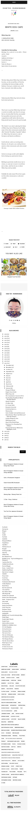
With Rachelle (6, 645)
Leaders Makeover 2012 (12, 418)
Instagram (5, 529)
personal (15, 735)
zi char (3, 782)
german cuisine (12, 694)
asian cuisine (15, 669)
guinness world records (7, 699)
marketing (10, 721)
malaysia (3, 721)
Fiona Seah (5, 576)
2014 (5, 359)
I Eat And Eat (5, 589)
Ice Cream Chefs (10, 405)
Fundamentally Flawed (8, 582)
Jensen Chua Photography (9, 597)
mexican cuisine (5, 730)
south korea (4, 763)
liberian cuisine (5, 719)
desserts (3, 683)
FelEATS (4, 574)
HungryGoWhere (6, 541)
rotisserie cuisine (6, 744)
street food (19, 766)
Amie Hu (4, 552)
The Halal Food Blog (7, 637)
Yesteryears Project (7, 648)
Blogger (4, 531)
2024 (5, 338)
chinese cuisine (5, 680)
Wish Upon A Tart (7, 643)
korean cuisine (5, 716)
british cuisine (15, 674)
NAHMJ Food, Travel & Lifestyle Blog (12, 615)
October (8, 369)
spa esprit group (13, 763)
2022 (5, 342)
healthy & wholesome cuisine (8, 702)
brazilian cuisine (5, 674)
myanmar (8, 733)
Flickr (3, 533)
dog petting (11, 683)
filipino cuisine (5, 691)
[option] (14, 268)
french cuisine (21, 691)
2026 (5, 334)
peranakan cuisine (6, 735)
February (8, 386)
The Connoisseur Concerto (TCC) (15, 396)
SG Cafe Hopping (6, 627)
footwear (13, 691)
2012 (5, 363)
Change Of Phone (10, 390)
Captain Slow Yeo (7, 562)
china (17, 677)
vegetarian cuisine (6, 777)
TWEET (14, 243)
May (7, 380)
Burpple (4, 548)
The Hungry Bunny (7, 639)
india (19, 702)
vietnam (15, 777)
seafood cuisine (5, 746)
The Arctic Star (6, 633)
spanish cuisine (5, 766)
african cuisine (13, 666)
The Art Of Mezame (7, 635)
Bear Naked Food (7, 556)
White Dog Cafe (10, 394)
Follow (14, 323)
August (8, 373)
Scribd (4, 535)
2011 (5, 431)
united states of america (17, 774)
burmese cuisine (10, 677)
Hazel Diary (5, 585)
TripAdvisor (5, 543)
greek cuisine (21, 694)
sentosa (13, 746)
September (9, 371)
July (7, 375)
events (3, 688)
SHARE (6, 243)
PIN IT (16, 247)
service (19, 746)
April (7, 382)
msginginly (5, 613)
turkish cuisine (5, 774)
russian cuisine (21, 744)
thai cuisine (12, 771)
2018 (5, 350)
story (12, 766)
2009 (5, 435)
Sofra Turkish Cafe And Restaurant (15, 413)
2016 (5, 355)
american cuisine (5, 669)
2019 (5, 348)
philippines (22, 735)
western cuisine (17, 780)
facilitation (10, 688)
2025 (5, 336)
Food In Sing (5, 580)
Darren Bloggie (6, 566)
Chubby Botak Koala (7, 564)
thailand (19, 771)
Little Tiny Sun (6, 607)
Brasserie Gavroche (11, 407)
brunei (3, 677)
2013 (5, 361)
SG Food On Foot (6, 629)
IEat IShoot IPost (7, 591)
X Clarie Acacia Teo (7, 646)
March (8, 384)
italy (21, 708)
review (22, 741)
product (3, 741)
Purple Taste (5, 621)
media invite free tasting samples (10, 724)
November (9, 367)
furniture (3, 694)
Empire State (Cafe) (11, 392)
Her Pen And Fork (7, 587)
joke (13, 713)
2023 (5, 340)
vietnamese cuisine (6, 780)
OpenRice (4, 545)
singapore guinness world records (10, 752)
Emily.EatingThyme (7, 570)
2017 (5, 353)
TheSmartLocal (6, 547)
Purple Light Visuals (7, 619)
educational (4, 685)
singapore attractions (7, 749)
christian (13, 680)
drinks (17, 683)
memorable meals (19, 727)
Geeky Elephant (6, 583)
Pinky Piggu (5, 617)
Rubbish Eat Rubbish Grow (9, 625)
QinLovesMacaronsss (8, 623)
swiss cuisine (14, 768)
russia (14, 744)
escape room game (20, 685)
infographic (13, 705)
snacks (14, 760)
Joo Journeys (5, 603)
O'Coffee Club (9, 403)
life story (13, 719)
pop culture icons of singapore (14, 738)
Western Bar (9, 411)
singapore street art (17, 755)
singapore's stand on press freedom (10, 757)
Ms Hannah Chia (6, 611)
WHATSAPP (8, 247)
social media (21, 760)
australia (23, 669)
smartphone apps (5, 760)
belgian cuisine (13, 672)
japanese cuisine (5, 713)
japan (15, 710)
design (19, 680)
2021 (5, 344)
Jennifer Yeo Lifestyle (8, 595)
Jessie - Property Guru (8, 599)
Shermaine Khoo (6, 631)
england (11, 685)
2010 (5, 433)
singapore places (5, 755)
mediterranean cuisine (7, 727)
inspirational (21, 705)
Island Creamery (10, 401)
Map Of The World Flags (12, 422)
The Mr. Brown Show (8, 641)
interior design (5, 708)
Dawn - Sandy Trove (7, 568)
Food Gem (5, 578)
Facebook (4, 527)
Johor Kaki (5, 601)
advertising (4, 666)
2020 (5, 346)
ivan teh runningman (6, 710)
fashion (17, 688)
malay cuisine (21, 719)
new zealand (15, 733)
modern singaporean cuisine (18, 730)
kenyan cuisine (19, 713)
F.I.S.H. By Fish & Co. (11, 409)
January (8, 388)
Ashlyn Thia (5, 554)
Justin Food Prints (7, 605)
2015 (5, 357)
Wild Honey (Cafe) (10, 420)
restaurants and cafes (13, 23)
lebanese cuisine (15, 716)
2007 (5, 440)
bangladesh (4, 672)
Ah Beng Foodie (6, 550)
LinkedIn (4, 539)
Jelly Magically (6, 593)
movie (2, 733)
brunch (23, 674)
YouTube (4, 537)
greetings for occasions (7, 697)
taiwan (21, 768)
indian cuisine (4, 705)
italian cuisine (14, 708)
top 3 (25, 771)
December (9, 365)
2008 (5, 437)
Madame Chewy (6, 609)
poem (2, 738)
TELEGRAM (22, 243)
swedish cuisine (5, 768)
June (7, 378)
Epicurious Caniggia (7, 572)
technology (4, 771)
